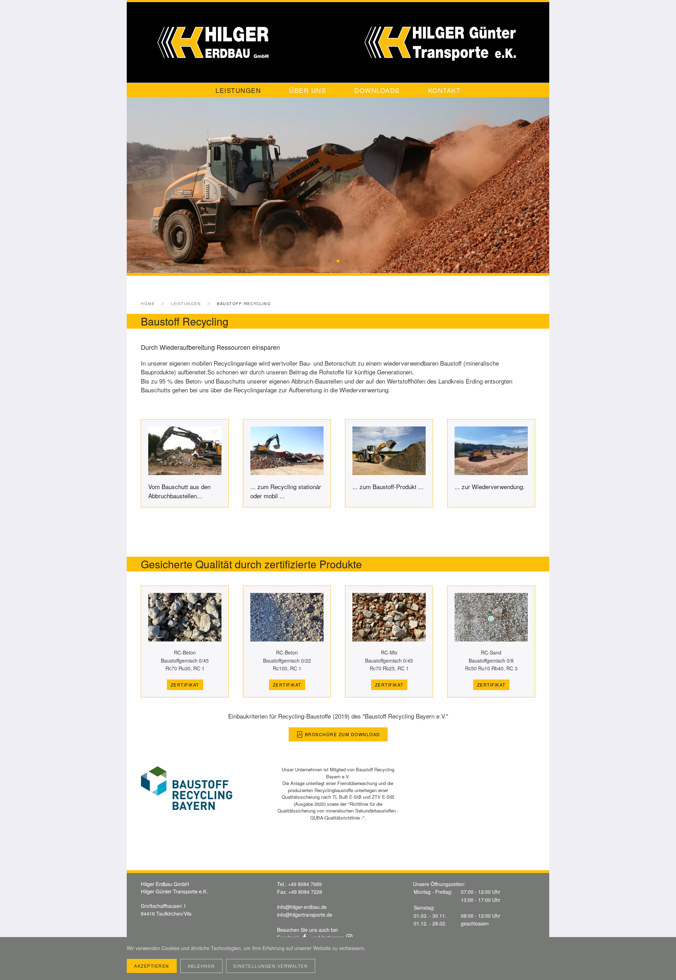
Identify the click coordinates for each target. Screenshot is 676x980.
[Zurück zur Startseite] (338, 42)
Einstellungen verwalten (270, 966)
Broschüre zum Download (342, 734)
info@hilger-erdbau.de (302, 906)
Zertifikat (185, 685)
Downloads (377, 90)
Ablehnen (201, 966)
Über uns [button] (307, 90)
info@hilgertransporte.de (304, 914)
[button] (143, 185)
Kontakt (444, 90)
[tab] (329, 261)
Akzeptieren (151, 966)
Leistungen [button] (238, 90)
